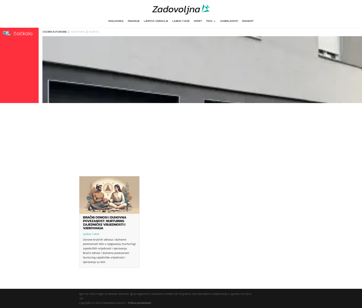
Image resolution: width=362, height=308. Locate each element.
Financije (134, 21)
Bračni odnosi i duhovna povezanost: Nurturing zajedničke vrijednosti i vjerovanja (104, 223)
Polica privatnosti (139, 303)
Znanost (248, 21)
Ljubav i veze (181, 21)
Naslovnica (116, 21)
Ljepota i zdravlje (156, 21)
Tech (209, 21)
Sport (198, 21)
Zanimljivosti (229, 21)
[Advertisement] (181, 132)
